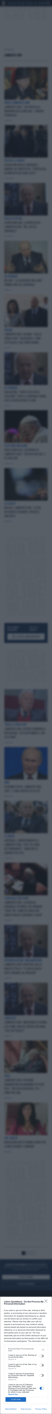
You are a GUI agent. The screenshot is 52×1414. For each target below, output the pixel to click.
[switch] (42, 1356)
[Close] (46, 1301)
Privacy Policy (41, 1409)
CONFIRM (16, 1400)
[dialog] (26, 1355)
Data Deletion (11, 1409)
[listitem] (26, 1349)
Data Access (26, 1409)
